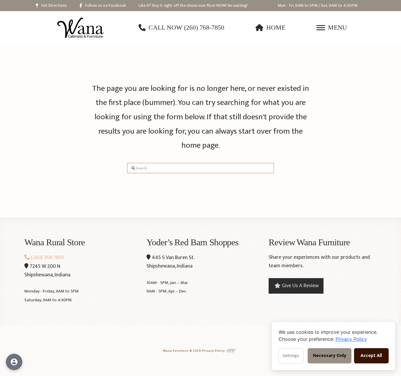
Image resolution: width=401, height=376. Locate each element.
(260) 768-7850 (47, 257)
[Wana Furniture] (80, 27)
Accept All (371, 356)
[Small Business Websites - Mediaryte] (232, 350)
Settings (291, 355)
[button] (331, 27)
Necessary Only (329, 356)
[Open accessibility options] (14, 362)
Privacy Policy (213, 350)
